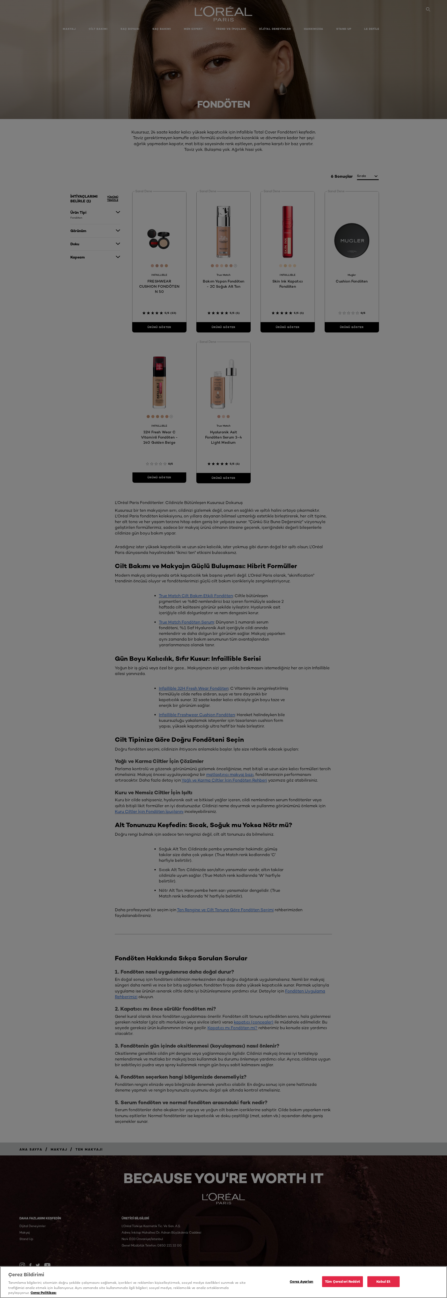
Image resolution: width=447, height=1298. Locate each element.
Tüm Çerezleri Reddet (342, 1281)
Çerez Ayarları (301, 1281)
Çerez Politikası (43, 1292)
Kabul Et (383, 1281)
